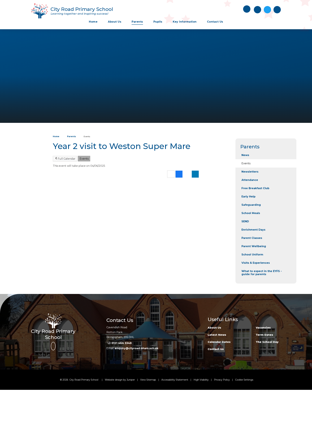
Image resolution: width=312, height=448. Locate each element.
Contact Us (216, 349)
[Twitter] (267, 9)
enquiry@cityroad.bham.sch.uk (136, 348)
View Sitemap (148, 379)
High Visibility (201, 379)
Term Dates (264, 334)
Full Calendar (66, 158)
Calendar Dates (219, 342)
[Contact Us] (257, 9)
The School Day (267, 342)
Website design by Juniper (120, 379)
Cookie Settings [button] (244, 379)
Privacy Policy (222, 379)
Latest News (217, 334)
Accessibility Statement (174, 379)
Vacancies (263, 327)
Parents (71, 136)
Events (87, 136)
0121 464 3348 (122, 343)
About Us (214, 327)
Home (56, 136)
